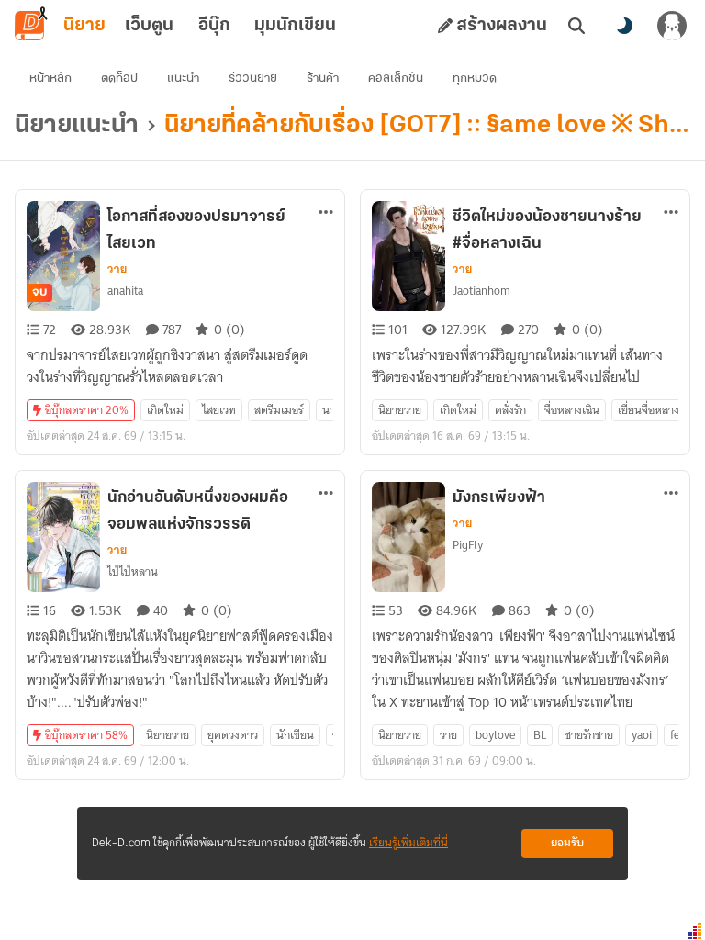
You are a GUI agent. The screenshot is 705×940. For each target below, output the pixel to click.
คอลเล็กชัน (395, 78)
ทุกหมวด (475, 78)
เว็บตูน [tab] (149, 26)
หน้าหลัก (50, 78)
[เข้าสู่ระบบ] (672, 25)
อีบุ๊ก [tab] (214, 26)
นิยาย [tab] (84, 26)
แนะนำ (183, 78)
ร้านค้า (323, 78)
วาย (117, 269)
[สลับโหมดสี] (624, 25)
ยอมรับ (567, 843)
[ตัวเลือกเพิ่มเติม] (326, 212)
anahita (125, 290)
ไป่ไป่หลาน (132, 571)
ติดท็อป (119, 78)
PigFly (468, 544)
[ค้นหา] (576, 25)
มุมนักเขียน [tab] (295, 26)
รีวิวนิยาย (253, 78)
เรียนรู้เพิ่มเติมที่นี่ (408, 843)
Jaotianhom (481, 290)
